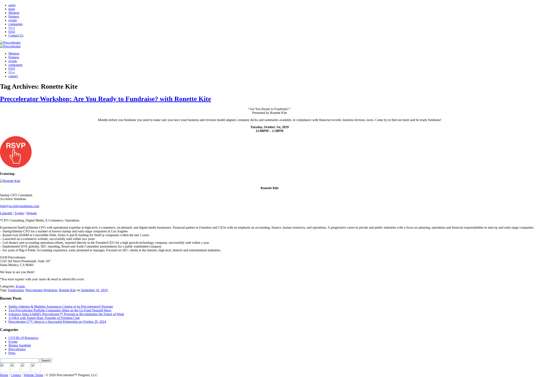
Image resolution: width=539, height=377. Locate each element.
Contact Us (15, 35)
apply (12, 5)
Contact (16, 375)
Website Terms (33, 375)
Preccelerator (17, 349)
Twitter (19, 213)
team (11, 9)
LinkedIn (6, 213)
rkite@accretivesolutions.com (19, 206)
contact (13, 76)
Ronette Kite (67, 290)
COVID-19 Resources (23, 338)
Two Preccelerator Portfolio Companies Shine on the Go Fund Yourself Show (60, 310)
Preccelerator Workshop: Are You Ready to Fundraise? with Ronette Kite (105, 99)
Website (31, 213)
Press (11, 353)
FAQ (11, 31)
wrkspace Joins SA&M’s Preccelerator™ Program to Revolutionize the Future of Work (66, 314)
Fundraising (16, 290)
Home (4, 375)
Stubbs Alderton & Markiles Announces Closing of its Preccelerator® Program (60, 306)
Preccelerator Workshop (41, 290)
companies (15, 24)
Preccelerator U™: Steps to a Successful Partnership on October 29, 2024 (57, 321)
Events (20, 286)
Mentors (13, 12)
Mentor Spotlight (19, 345)
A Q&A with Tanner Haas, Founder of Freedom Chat (44, 318)
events (12, 20)
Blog (11, 28)
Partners (13, 16)
